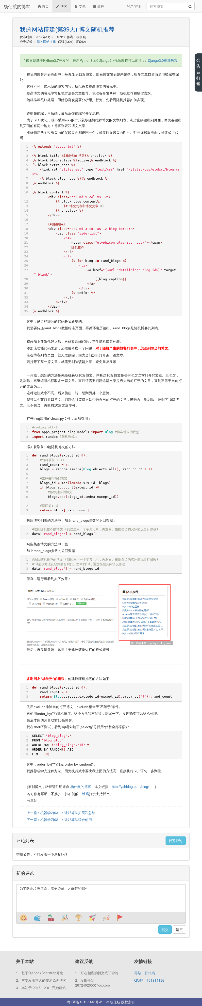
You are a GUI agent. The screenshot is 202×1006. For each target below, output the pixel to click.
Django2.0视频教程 (163, 60)
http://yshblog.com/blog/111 (133, 786)
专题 (82, 6)
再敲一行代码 (144, 972)
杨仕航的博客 (17, 6)
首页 (45, 6)
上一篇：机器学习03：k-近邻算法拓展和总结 (61, 812)
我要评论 (176, 840)
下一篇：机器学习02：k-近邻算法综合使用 (59, 819)
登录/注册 (134, 6)
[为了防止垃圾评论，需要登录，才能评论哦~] (101, 898)
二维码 (84, 793)
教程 (100, 6)
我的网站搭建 (46, 41)
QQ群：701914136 (149, 980)
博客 (63, 6)
